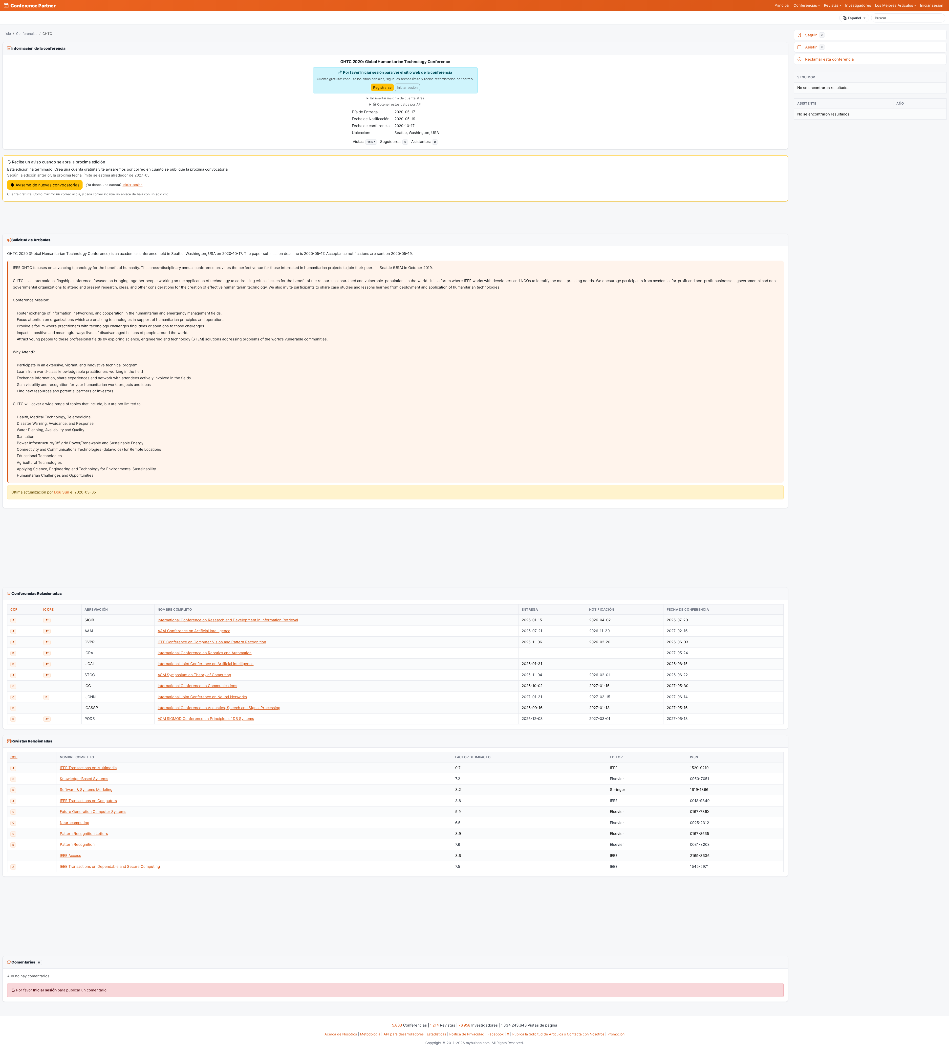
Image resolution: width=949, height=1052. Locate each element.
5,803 (397, 1025)
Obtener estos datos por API (398, 104)
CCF (14, 609)
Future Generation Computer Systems (93, 811)
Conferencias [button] (805, 5)
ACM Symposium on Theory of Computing (194, 674)
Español (854, 18)
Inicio (6, 34)
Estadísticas (436, 1034)
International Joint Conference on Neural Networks (202, 696)
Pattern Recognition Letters (84, 833)
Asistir (813, 47)
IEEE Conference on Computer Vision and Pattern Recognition (212, 642)
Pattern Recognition (77, 844)
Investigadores (858, 5)
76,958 (464, 1025)
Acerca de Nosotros (340, 1034)
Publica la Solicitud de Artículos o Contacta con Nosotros (558, 1034)
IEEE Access (70, 855)
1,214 (434, 1025)
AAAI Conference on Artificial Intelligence (194, 630)
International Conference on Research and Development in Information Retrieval (228, 620)
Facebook (496, 1034)
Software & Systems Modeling (86, 789)
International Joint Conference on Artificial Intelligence (206, 663)
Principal (782, 5)
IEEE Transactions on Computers (88, 800)
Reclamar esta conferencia (828, 59)
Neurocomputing (74, 822)
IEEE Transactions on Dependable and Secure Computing (110, 866)
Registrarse (382, 87)
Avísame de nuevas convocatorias (46, 184)
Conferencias (26, 34)
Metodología (370, 1034)
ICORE (48, 609)
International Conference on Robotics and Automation (205, 652)
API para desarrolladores (404, 1034)
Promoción (616, 1034)
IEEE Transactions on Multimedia (88, 767)
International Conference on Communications (197, 685)
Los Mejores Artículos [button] (894, 5)
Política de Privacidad (466, 1034)
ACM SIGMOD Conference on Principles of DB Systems (206, 718)
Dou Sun (61, 492)
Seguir (813, 35)
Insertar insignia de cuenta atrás (398, 98)
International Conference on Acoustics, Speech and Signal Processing (219, 707)
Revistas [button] (831, 5)
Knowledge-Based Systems (84, 778)
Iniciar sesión (931, 5)
